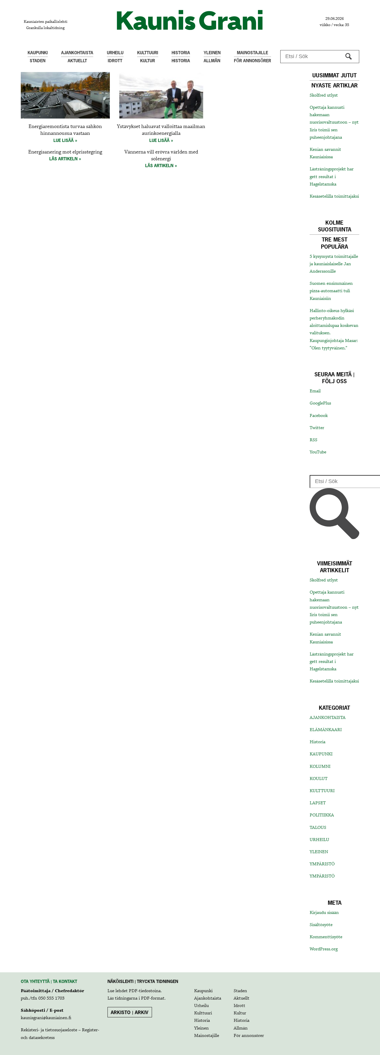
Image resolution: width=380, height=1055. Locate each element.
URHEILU (319, 840)
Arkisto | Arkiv (129, 1012)
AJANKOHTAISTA (328, 718)
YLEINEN (319, 852)
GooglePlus (320, 403)
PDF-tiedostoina (145, 991)
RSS (313, 440)
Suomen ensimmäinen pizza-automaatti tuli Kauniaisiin (331, 291)
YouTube (318, 452)
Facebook (319, 416)
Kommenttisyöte (326, 937)
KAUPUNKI (321, 754)
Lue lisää (63, 140)
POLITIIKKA (322, 815)
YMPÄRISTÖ (322, 864)
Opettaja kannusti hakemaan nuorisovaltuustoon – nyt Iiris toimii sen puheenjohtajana (334, 122)
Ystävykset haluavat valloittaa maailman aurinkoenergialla (161, 130)
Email (315, 391)
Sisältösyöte (321, 925)
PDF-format (152, 998)
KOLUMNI (320, 767)
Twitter (317, 428)
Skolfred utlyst (324, 95)
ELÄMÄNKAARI (326, 730)
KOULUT (318, 779)
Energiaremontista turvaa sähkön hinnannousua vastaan (65, 130)
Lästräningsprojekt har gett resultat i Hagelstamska (332, 176)
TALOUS (318, 828)
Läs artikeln (63, 159)
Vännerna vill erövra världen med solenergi (161, 155)
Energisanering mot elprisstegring (65, 152)
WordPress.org (324, 949)
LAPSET (318, 803)
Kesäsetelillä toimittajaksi (334, 196)
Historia (317, 742)
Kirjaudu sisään (324, 913)
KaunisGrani (190, 20)
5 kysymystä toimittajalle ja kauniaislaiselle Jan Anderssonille (334, 264)
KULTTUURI (322, 791)
